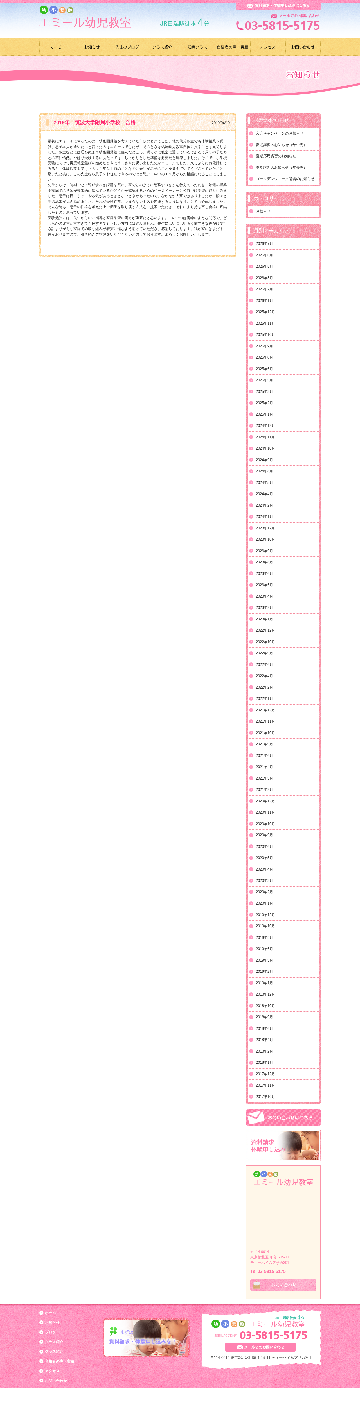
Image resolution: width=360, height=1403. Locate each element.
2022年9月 (264, 653)
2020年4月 (264, 869)
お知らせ (263, 211)
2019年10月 (265, 926)
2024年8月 (264, 471)
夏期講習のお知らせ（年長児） (281, 167)
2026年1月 (264, 301)
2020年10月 (265, 824)
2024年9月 (264, 460)
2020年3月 (264, 880)
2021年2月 (264, 789)
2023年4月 (264, 596)
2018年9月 (264, 1017)
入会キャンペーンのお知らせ (279, 133)
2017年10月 (265, 1097)
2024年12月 (265, 425)
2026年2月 (264, 289)
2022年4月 (264, 676)
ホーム (50, 1313)
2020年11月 (265, 812)
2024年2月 (264, 505)
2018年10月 (265, 1006)
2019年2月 (264, 971)
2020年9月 (264, 835)
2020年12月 (265, 801)
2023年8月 (264, 562)
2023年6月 (264, 573)
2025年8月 (264, 357)
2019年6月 (264, 949)
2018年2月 (264, 1051)
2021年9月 (264, 744)
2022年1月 (264, 698)
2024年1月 (264, 516)
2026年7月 (264, 244)
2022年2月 (264, 687)
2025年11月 (265, 323)
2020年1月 (264, 903)
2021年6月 (264, 755)
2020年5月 (264, 858)
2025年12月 (265, 312)
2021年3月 (264, 778)
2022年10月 (265, 642)
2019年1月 (264, 983)
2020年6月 (264, 846)
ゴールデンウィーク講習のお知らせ (285, 179)
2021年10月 (265, 733)
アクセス (52, 1371)
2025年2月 (264, 403)
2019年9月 (264, 937)
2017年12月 (265, 1074)
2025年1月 (264, 414)
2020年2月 (264, 892)
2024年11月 (265, 437)
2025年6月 (264, 369)
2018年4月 (264, 1040)
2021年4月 (264, 767)
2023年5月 (264, 585)
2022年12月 (265, 630)
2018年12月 (265, 994)
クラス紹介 (54, 1342)
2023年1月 (264, 619)
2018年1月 (264, 1062)
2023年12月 (265, 528)
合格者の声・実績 (59, 1361)
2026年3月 (264, 278)
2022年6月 (264, 664)
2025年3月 (264, 392)
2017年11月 (265, 1085)
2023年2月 (264, 607)
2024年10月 (265, 448)
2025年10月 (265, 334)
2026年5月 (264, 266)
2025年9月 (264, 346)
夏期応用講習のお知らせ (276, 156)
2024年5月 (264, 482)
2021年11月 (265, 721)
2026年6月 (264, 255)
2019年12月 (265, 915)
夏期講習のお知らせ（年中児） (281, 145)
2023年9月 (264, 551)
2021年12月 (265, 710)
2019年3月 (264, 960)
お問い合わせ (56, 1381)
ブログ (50, 1332)
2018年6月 (264, 1028)
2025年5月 (264, 380)
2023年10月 (265, 539)
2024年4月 (264, 494)
